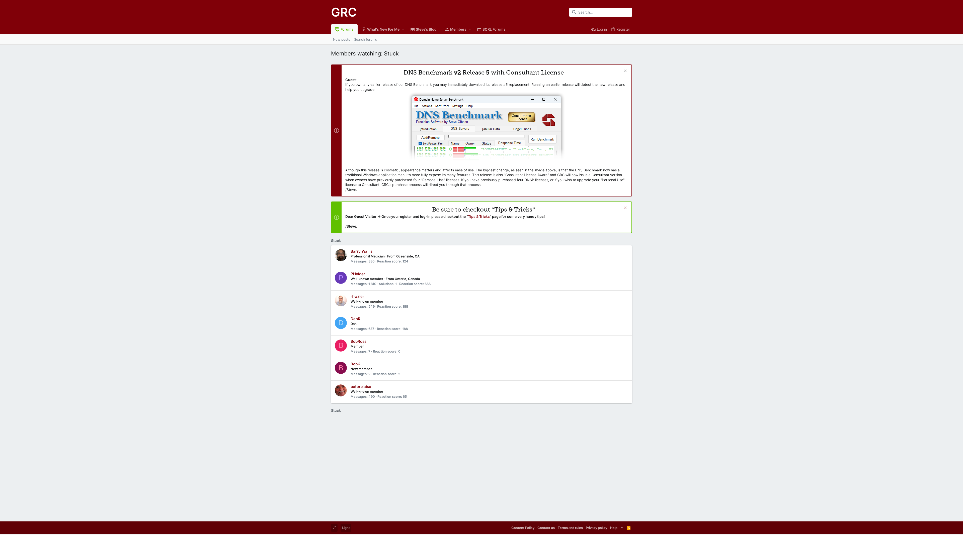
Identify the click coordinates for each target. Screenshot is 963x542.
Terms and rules (570, 528)
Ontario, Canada (407, 279)
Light (346, 528)
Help (613, 528)
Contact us (546, 528)
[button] (403, 29)
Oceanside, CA (408, 256)
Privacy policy (596, 528)
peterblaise (361, 386)
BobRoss (358, 341)
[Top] (622, 527)
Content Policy (522, 528)
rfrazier (357, 296)
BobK (355, 364)
